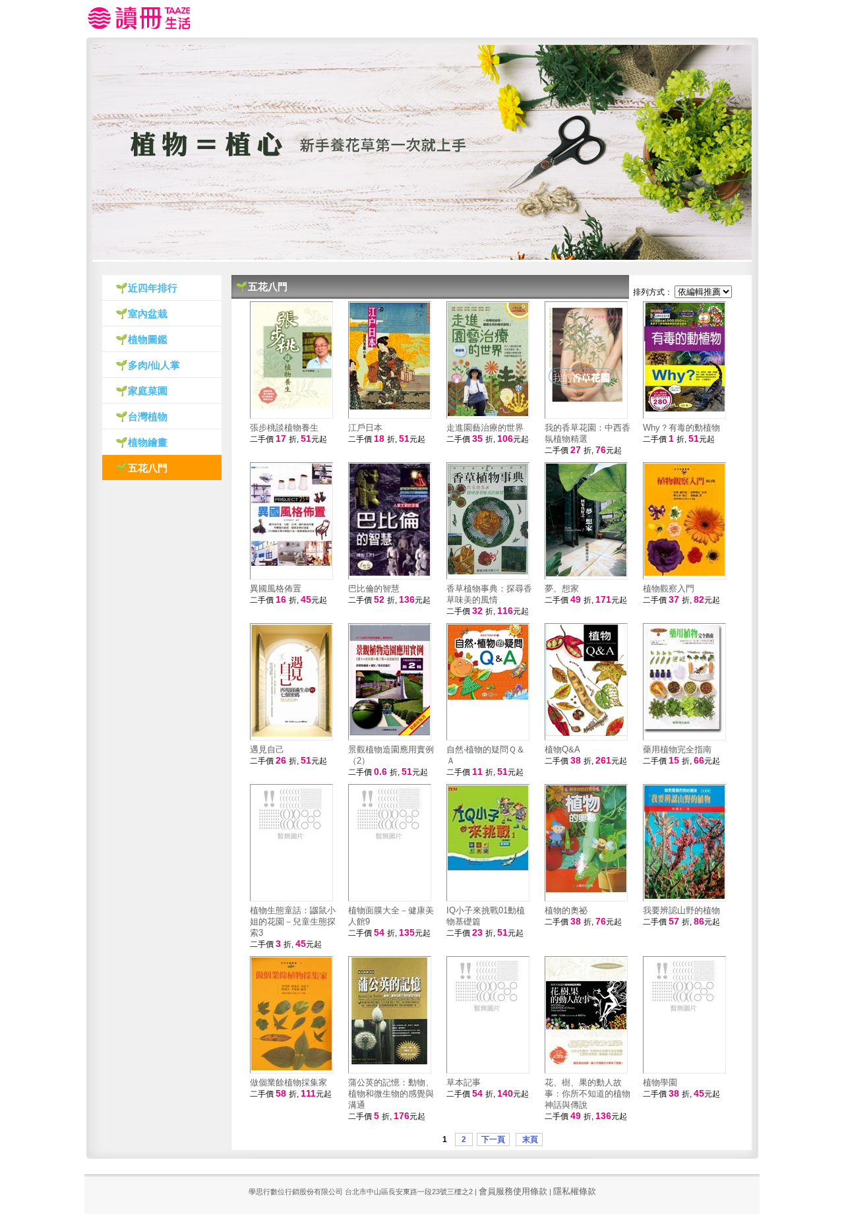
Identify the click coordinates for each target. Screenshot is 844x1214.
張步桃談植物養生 (284, 428)
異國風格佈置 (275, 588)
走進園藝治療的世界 (485, 428)
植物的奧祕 (566, 910)
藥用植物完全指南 (677, 749)
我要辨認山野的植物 (681, 910)
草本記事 (463, 1082)
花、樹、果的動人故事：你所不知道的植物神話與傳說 (587, 1093)
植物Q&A (562, 749)
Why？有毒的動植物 (681, 428)
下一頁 (493, 1139)
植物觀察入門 (668, 588)
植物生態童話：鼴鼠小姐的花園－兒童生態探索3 (293, 921)
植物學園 (660, 1082)
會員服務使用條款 (513, 1191)
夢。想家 (562, 588)
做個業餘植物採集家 (288, 1082)
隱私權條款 (574, 1191)
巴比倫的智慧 (374, 588)
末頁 (529, 1139)
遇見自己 (267, 749)
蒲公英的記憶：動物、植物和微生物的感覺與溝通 (391, 1093)
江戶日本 (365, 428)
